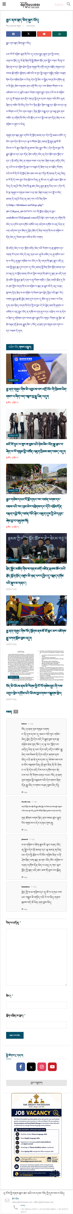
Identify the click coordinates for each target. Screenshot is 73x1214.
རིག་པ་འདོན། (13, 923)
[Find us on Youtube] (52, 1067)
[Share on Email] (44, 34)
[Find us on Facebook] (20, 1067)
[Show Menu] (4, 5)
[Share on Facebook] (13, 34)
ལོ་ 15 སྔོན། (30, 724)
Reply (25, 792)
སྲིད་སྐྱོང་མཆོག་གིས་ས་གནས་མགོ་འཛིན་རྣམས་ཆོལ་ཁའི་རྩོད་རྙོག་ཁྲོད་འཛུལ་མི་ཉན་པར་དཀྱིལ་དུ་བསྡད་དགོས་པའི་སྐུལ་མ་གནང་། (36, 576)
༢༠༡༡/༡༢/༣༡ (30, 26)
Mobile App (13, 380)
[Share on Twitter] (29, 34)
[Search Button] (68, 5)
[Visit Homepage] (30, 5)
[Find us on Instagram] (41, 1067)
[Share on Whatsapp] (59, 34)
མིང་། (9, 996)
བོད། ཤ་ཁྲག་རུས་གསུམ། (13, 26)
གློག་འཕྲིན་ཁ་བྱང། (16, 1016)
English (59, 5)
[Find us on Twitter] (31, 1067)
